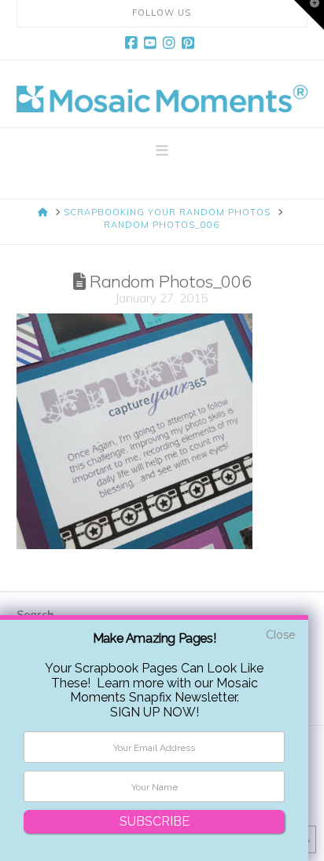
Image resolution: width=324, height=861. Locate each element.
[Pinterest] (190, 43)
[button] (162, 151)
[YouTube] (152, 43)
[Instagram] (171, 43)
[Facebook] (133, 43)
